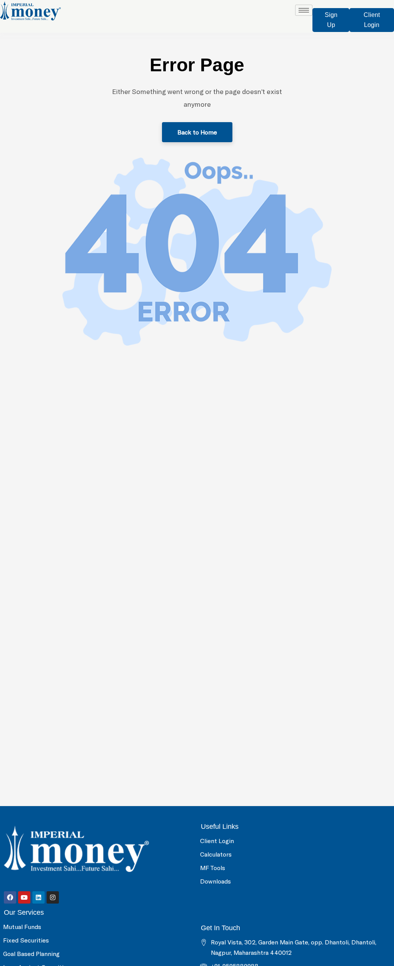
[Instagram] (53, 897)
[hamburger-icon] (303, 10)
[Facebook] (10, 897)
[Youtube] (24, 897)
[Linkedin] (38, 897)
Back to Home (197, 132)
